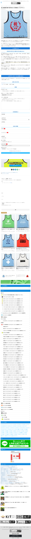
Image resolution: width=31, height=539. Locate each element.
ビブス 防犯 (23, 434)
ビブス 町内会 (10, 432)
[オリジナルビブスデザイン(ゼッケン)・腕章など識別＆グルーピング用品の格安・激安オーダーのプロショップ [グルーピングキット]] (15, 3)
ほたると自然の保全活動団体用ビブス (10, 507)
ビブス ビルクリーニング (10, 429)
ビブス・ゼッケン (15, 165)
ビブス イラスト (4, 173)
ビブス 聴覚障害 (20, 432)
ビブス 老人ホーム (16, 432)
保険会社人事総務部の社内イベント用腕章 (6, 468)
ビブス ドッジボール (22, 427)
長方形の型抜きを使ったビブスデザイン (21, 248)
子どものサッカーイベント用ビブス (5, 466)
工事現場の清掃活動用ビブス (4, 480)
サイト (2, 199)
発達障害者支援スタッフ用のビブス (5, 472)
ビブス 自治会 (25, 432)
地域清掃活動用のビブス (4, 478)
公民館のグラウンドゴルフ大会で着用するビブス (7, 476)
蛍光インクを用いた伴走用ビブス (5, 470)
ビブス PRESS (23, 424)
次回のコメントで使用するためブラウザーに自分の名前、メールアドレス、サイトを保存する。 (13, 202)
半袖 (25, 434)
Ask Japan (14, 467)
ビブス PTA (27, 424)
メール (3, 196)
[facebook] (13, 169)
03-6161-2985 (16, 533)
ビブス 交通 (21, 429)
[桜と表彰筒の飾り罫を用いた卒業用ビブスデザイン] (15, 169)
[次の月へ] (19, 451)
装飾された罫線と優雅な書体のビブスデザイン (22, 229)
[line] (17, 169)
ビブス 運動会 (11, 434)
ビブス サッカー (7, 427)
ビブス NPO (14, 424)
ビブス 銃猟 (15, 434)
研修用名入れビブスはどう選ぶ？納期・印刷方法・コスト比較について (16, 502)
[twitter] (11, 169)
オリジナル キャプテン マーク (4, 424)
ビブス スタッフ (12, 427)
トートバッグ (10, 424)
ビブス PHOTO (19, 424)
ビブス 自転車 (6, 434)
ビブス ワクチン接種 (17, 429)
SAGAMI (12, 466)
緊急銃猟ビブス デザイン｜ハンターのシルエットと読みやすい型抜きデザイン (17, 486)
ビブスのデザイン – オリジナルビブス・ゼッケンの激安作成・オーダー (10, 172)
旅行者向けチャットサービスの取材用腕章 (6, 467)
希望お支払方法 (3, 147)
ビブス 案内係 (2, 432)
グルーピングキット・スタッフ (17, 468)
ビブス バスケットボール (4, 429)
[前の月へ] (17, 451)
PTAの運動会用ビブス (4, 474)
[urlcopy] (19, 169)
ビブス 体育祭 (25, 429)
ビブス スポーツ (17, 427)
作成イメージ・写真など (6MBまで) (7, 93)
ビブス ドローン (28, 427)
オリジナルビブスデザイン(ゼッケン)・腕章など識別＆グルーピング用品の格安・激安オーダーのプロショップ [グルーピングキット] (15, 529)
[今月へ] (18, 451)
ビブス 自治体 (2, 434)
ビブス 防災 (19, 434)
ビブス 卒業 (7, 173)
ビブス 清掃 (6, 432)
